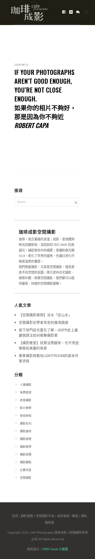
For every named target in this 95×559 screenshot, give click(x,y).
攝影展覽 (25, 439)
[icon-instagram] (72, 12)
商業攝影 (25, 400)
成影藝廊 (63, 515)
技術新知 (25, 415)
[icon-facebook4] (65, 12)
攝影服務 (27, 515)
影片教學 (25, 408)
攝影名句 (25, 423)
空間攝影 (25, 477)
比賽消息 (25, 470)
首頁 (15, 515)
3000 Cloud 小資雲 (55, 549)
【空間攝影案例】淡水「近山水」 (45, 314)
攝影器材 (25, 431)
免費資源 (25, 392)
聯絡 (75, 515)
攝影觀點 (25, 462)
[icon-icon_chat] (78, 12)
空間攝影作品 (45, 515)
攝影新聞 (25, 454)
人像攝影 (25, 384)
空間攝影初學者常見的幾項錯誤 (43, 322)
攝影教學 (25, 446)
